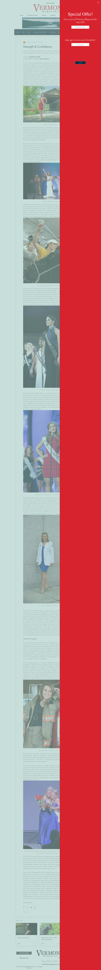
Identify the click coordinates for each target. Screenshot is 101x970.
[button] (98, 2)
